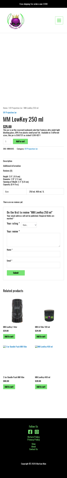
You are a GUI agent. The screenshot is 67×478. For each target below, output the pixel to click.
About (33, 446)
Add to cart (20, 141)
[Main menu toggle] (59, 20)
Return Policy (34, 437)
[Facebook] (30, 431)
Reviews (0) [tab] (7, 170)
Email (9, 260)
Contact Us (33, 449)
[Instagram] (36, 431)
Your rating (13, 223)
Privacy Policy (33, 439)
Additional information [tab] (12, 165)
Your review (13, 231)
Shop (34, 444)
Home (5, 107)
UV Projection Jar (15, 107)
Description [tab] (7, 161)
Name (9, 249)
